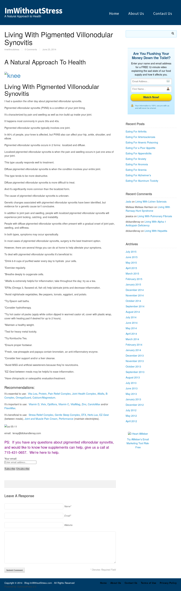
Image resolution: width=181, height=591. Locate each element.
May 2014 (131, 328)
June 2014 (132, 322)
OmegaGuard (23, 397)
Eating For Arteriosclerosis (140, 137)
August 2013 (133, 377)
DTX (83, 415)
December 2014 (135, 290)
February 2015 (134, 279)
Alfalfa (100, 393)
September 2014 (135, 306)
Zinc (84, 404)
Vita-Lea (32, 393)
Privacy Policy (168, 582)
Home (114, 13)
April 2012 (131, 421)
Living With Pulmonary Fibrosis (155, 216)
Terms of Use (148, 582)
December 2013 (135, 355)
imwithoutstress (11, 49)
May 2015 (131, 262)
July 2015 (131, 251)
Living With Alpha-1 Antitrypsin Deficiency (146, 223)
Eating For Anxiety (136, 159)
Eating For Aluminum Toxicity (142, 180)
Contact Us (162, 13)
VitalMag (75, 404)
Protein (43, 393)
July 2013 (131, 383)
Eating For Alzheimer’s (138, 175)
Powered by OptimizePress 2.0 (20, 586)
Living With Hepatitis (156, 231)
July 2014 (131, 317)
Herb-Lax (92, 415)
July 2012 (131, 410)
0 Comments (31, 49)
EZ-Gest (104, 415)
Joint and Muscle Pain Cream (41, 418)
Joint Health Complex (84, 393)
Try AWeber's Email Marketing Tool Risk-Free (138, 443)
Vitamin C (63, 404)
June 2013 (132, 388)
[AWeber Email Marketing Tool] (138, 433)
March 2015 (132, 273)
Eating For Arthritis (136, 131)
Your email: (10, 458)
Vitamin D (34, 404)
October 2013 (133, 366)
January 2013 (133, 399)
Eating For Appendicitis (138, 153)
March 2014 (132, 339)
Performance (66, 418)
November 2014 (135, 295)
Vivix (43, 404)
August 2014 (133, 311)
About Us (136, 13)
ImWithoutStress (33, 10)
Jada (128, 201)
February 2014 (134, 344)
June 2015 (132, 257)
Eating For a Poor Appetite (140, 148)
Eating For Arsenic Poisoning (142, 142)
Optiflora (52, 404)
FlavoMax (9, 408)
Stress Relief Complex (41, 415)
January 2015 (133, 284)
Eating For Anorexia (137, 164)
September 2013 (135, 372)
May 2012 (131, 415)
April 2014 (131, 333)
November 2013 (135, 361)
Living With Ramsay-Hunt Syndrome (148, 208)
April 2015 (131, 268)
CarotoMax (94, 404)
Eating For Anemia (136, 169)
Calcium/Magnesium (44, 397)
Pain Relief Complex (59, 393)
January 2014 (133, 350)
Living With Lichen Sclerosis (151, 201)
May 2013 (131, 394)
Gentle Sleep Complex (67, 415)
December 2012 (135, 404)
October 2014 (133, 301)
